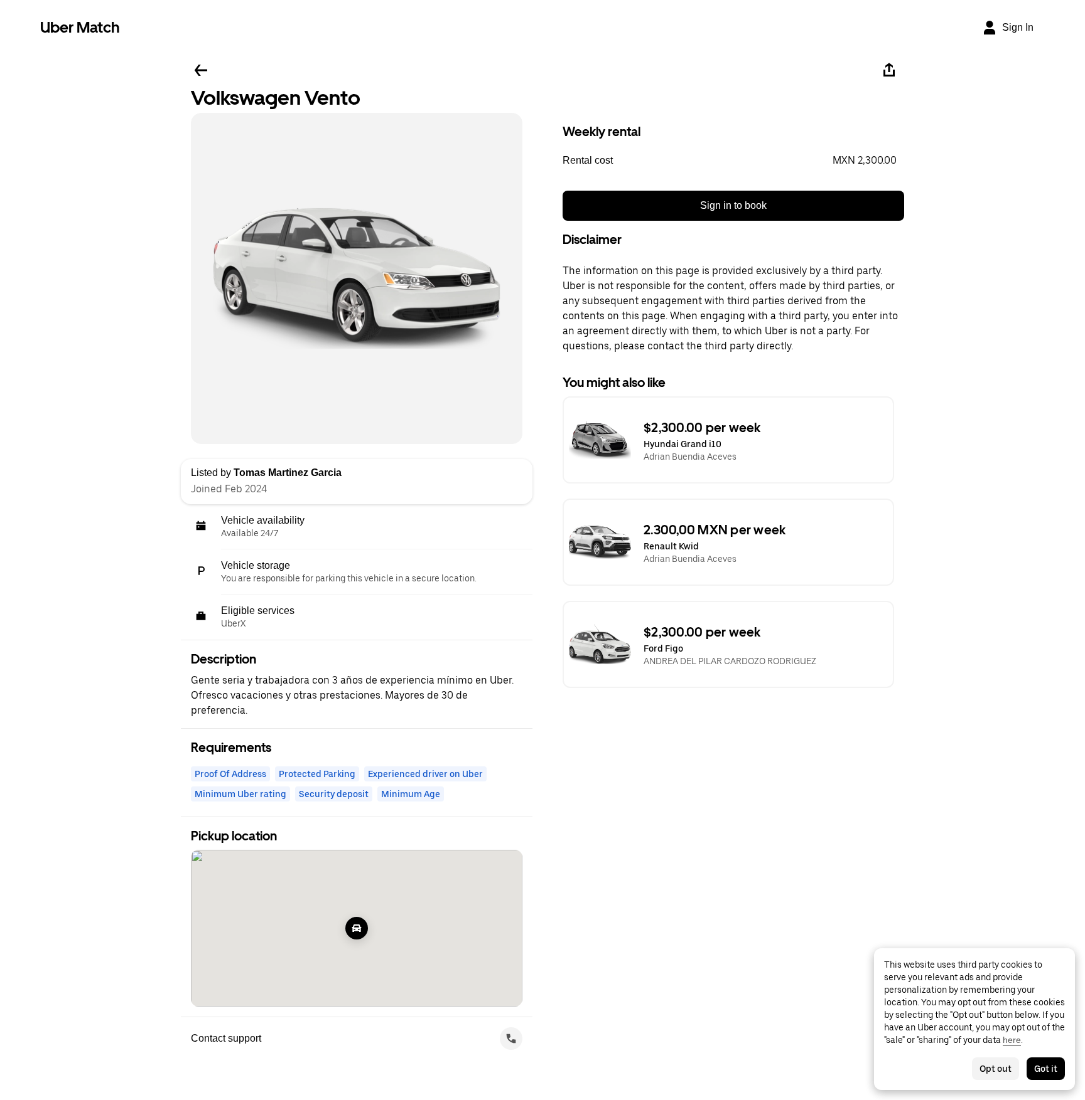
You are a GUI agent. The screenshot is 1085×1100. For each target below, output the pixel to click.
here (1012, 1040)
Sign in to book (733, 205)
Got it (1045, 1069)
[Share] (889, 70)
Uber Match (80, 27)
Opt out (996, 1069)
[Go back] (201, 70)
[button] (733, 160)
